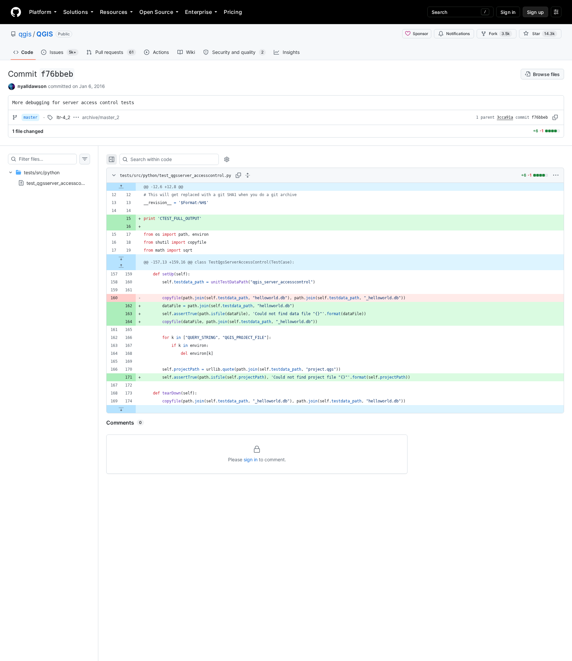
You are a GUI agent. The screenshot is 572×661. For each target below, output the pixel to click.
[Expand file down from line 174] (121, 409)
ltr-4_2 (63, 117)
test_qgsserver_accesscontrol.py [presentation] (62, 183)
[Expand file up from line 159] (121, 266)
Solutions (75, 12)
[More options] (555, 175)
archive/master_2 (100, 117)
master (30, 117)
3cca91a (505, 117)
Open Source (156, 12)
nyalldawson (32, 86)
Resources (113, 12)
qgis (25, 34)
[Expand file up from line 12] (121, 187)
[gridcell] (335, 187)
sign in (251, 459)
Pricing (233, 12)
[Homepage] (16, 12)
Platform (40, 12)
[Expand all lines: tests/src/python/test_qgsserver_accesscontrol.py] (247, 175)
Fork (499, 33)
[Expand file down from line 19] (121, 258)
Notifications (458, 33)
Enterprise (198, 12)
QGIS (44, 34)
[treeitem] (49, 177)
